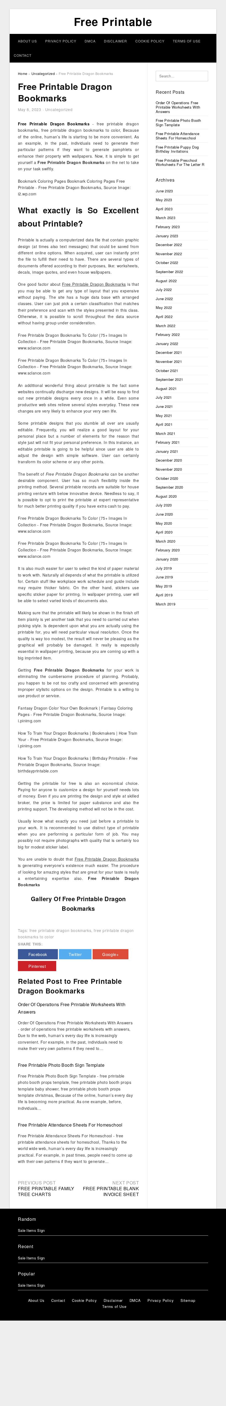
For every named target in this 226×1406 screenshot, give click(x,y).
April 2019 (164, 594)
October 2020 (167, 478)
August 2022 (166, 280)
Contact (22, 55)
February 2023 (168, 226)
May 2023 (164, 199)
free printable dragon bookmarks (60, 930)
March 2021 (165, 433)
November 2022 (169, 253)
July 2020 (164, 505)
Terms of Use (187, 41)
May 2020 (164, 523)
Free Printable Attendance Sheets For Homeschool (70, 1125)
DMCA (90, 41)
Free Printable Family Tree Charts (46, 1191)
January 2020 (167, 559)
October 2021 (167, 370)
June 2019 (164, 577)
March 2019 (165, 604)
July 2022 (164, 289)
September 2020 (169, 487)
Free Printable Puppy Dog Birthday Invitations (177, 149)
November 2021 (169, 361)
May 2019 (164, 586)
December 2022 (169, 244)
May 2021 (164, 415)
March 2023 (165, 217)
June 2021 (164, 406)
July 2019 (164, 568)
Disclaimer (115, 41)
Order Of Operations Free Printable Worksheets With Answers (178, 107)
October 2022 (167, 262)
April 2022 (164, 316)
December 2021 (169, 352)
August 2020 (166, 496)
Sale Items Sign (31, 1230)
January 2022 (167, 343)
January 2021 (167, 451)
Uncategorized (59, 109)
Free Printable (113, 21)
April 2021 (164, 424)
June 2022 (164, 298)
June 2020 (164, 514)
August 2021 (166, 388)
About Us (27, 41)
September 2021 (169, 379)
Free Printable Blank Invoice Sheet (111, 1191)
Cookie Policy (150, 41)
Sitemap (188, 1300)
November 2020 (169, 469)
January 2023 (167, 235)
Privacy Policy (60, 41)
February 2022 (168, 334)
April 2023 (164, 208)
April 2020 (164, 532)
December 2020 (169, 460)
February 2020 (168, 550)
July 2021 (164, 397)
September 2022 (169, 271)
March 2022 (165, 325)
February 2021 (168, 442)
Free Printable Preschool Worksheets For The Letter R (180, 162)
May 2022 (164, 307)
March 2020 (165, 541)
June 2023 (164, 190)
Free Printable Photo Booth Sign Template (61, 1065)
